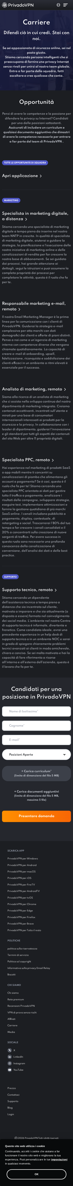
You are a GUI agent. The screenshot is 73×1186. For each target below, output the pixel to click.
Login (10, 1114)
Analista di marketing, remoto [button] (32, 389)
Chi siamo (13, 993)
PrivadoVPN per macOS (21, 872)
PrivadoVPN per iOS (19, 878)
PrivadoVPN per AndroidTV (23, 891)
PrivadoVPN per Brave (20, 924)
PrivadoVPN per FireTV (21, 885)
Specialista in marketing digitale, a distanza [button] (35, 216)
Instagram (19, 1063)
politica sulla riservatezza (22, 949)
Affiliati (11, 1019)
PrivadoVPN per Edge (20, 911)
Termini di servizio (18, 955)
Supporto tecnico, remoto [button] (28, 590)
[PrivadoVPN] (17, 4)
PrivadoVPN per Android (21, 865)
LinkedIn (18, 1057)
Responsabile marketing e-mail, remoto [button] (34, 306)
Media (11, 1032)
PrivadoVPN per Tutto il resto (24, 930)
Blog (10, 1108)
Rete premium (15, 999)
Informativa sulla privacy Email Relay (28, 968)
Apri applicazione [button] (20, 176)
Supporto (12, 1101)
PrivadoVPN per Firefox (21, 917)
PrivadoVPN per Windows (22, 858)
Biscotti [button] (11, 974)
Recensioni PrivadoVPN (21, 1006)
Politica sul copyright (19, 961)
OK (37, 1174)
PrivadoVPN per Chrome (21, 904)
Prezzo (11, 1088)
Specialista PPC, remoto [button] (26, 460)
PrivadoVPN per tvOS (20, 898)
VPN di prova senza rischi (22, 1012)
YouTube (18, 1070)
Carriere (12, 1025)
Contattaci (13, 1095)
